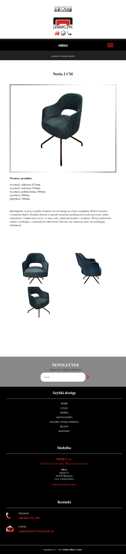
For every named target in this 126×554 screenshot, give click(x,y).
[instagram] (63, 10)
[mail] (63, 34)
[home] (57, 34)
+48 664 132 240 (28, 518)
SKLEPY (64, 426)
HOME (64, 403)
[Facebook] (57, 10)
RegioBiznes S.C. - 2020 (53, 549)
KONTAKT (64, 431)
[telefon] (69, 34)
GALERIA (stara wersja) (64, 421)
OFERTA (64, 412)
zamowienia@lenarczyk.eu (36, 531)
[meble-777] (69, 10)
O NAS (64, 407)
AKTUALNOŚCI (64, 417)
